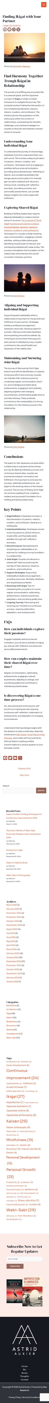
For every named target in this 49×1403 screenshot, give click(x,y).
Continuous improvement (22, 1074)
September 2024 (14, 925)
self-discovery (12, 1193)
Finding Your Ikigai (14, 850)
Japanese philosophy (21, 1115)
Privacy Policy (15, 1397)
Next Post (24, 775)
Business (26, 1062)
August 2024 (12, 929)
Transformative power (17, 1205)
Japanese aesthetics (18, 1106)
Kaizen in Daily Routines (17, 863)
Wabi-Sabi (11, 1038)
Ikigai (6, 26)
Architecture (12, 1009)
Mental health (12, 1131)
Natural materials (31, 1149)
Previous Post (24, 769)
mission (25, 1145)
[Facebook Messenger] (9, 29)
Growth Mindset (16, 1087)
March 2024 (11, 949)
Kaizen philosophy (18, 1127)
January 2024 (12, 957)
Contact (24, 1380)
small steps (11, 1201)
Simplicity (11, 1197)
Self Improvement (29, 1193)
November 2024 (13, 917)
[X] (18, 29)
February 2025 (12, 909)
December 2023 (13, 961)
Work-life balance (27, 1216)
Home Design (31, 1091)
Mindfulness (12, 1022)
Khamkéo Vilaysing (21, 66)
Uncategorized (13, 1034)
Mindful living (12, 1135)
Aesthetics (11, 1005)
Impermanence (31, 1102)
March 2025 (11, 905)
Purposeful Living (15, 1190)
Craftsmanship (14, 1084)
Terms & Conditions (31, 1397)
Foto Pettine (18, 447)
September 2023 (14, 973)
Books (25, 1373)
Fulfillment (29, 1083)
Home (24, 1366)
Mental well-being (27, 1131)
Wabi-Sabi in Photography (18, 875)
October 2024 (12, 921)
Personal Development (23, 1160)
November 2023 (13, 965)
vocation (35, 1204)
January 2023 (12, 981)
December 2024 (13, 913)
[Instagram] (14, 29)
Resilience (31, 1189)
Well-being (11, 1216)
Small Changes (24, 1197)
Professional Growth (16, 1186)
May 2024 (10, 941)
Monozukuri (11, 1025)
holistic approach (15, 1091)
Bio (24, 1370)
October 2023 (12, 969)
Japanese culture (17, 1110)
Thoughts (24, 1376)
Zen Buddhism (13, 1219)
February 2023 (12, 978)
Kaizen (9, 1017)
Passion (11, 1152)
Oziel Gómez (18, 296)
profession (27, 1182)
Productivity (13, 1182)
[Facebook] (5, 29)
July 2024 (10, 933)
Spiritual (10, 1030)
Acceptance (13, 1062)
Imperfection (14, 1102)
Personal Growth (21, 1173)
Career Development (17, 1065)
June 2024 (11, 937)
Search (6, 786)
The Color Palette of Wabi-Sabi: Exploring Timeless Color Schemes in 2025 (23, 834)
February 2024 (12, 953)
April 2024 (11, 945)
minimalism (12, 1145)
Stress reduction (28, 1200)
